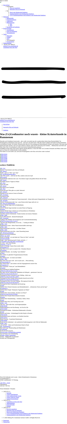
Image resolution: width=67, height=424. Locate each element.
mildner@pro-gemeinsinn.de (10, 46)
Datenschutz (6, 422)
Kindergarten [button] (10, 6)
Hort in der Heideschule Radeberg (18, 12)
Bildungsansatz (10, 22)
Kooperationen (10, 41)
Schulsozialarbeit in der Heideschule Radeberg (22, 14)
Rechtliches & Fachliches (13, 27)
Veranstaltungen (11, 33)
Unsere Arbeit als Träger (13, 397)
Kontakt (9, 406)
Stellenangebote (7, 43)
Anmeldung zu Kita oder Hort (14, 401)
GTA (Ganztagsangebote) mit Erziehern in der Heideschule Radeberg (28, 15)
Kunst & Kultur (7, 28)
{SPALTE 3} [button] (6, 407)
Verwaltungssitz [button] (11, 40)
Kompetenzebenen (11, 19)
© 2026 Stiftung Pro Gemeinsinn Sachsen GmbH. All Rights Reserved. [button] (21, 417)
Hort (11, 25)
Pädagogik (6, 16)
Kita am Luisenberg (15, 8)
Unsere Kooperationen (12, 399)
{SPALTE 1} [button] (6, 391)
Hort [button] (8, 11)
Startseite (9, 393)
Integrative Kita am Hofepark (17, 9)
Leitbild (9, 37)
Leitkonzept (10, 21)
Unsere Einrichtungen (12, 394)
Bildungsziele (10, 18)
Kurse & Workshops (12, 31)
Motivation (9, 35)
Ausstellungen (10, 30)
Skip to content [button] (4, 0)
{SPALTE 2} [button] (6, 400)
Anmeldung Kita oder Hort (10, 47)
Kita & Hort (6, 5)
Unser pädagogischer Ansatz (14, 396)
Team (8, 38)
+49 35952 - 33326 (5, 383)
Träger (5, 34)
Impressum (6, 420)
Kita (11, 24)
